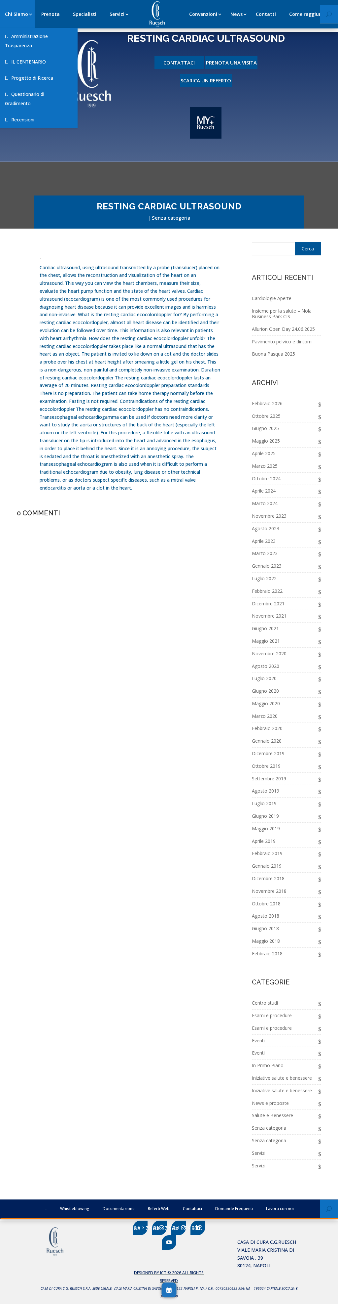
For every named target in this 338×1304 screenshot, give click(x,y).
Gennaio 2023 (267, 566)
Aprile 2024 (264, 491)
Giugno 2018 (265, 928)
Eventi (258, 1040)
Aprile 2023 (264, 541)
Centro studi (265, 1003)
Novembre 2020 (269, 653)
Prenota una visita (231, 62)
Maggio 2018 (266, 941)
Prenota (50, 14)
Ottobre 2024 (266, 478)
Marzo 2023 (265, 553)
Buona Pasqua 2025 (273, 354)
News (236, 14)
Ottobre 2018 (266, 903)
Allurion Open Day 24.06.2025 (283, 329)
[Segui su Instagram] (178, 1228)
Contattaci (179, 62)
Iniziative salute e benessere (282, 1078)
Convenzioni (203, 14)
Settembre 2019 (269, 778)
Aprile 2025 (264, 453)
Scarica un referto (206, 80)
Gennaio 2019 (267, 866)
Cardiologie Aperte (271, 298)
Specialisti (84, 14)
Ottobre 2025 (266, 416)
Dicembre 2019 (268, 753)
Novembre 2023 (269, 516)
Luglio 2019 (264, 803)
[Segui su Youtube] (169, 1242)
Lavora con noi (280, 1208)
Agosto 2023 (265, 528)
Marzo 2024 (265, 503)
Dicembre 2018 (268, 878)
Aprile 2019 (264, 841)
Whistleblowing (74, 1208)
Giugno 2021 (265, 628)
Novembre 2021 (269, 616)
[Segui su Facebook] (140, 1228)
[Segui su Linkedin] (197, 1228)
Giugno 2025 (265, 428)
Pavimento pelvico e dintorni (282, 341)
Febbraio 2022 (267, 591)
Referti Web (159, 1208)
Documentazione (119, 1208)
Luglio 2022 (264, 578)
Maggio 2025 (266, 441)
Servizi (117, 14)
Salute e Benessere (272, 1115)
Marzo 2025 (265, 466)
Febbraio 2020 (267, 728)
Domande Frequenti (234, 1208)
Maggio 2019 (266, 828)
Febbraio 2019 (267, 853)
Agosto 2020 (265, 666)
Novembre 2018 (269, 891)
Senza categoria (171, 217)
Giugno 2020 (265, 691)
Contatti (266, 14)
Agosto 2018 (265, 916)
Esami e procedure (272, 1015)
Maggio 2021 (266, 641)
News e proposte (270, 1103)
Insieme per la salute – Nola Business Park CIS (282, 314)
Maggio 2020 (266, 703)
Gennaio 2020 (267, 741)
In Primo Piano (268, 1065)
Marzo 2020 (265, 716)
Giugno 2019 (265, 816)
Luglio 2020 (264, 678)
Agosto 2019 (265, 791)
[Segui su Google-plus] (159, 1228)
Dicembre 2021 (268, 603)
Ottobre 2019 (266, 766)
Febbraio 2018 (267, 953)
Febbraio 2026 (267, 403)
